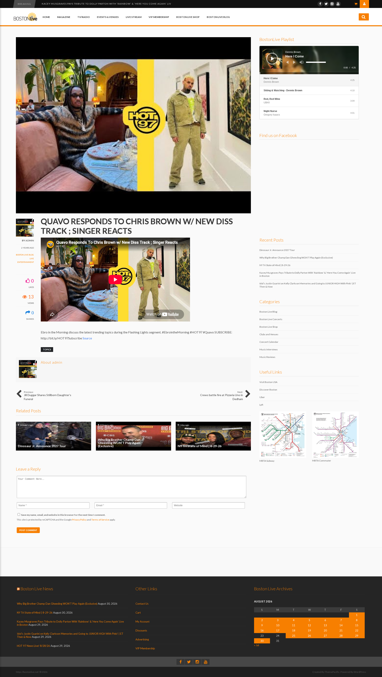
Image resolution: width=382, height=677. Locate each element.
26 (309, 635)
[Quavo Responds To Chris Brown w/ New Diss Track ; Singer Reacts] (133, 212)
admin (29, 240)
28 (341, 635)
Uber (262, 397)
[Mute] (301, 62)
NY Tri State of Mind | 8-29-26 (213, 436)
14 (341, 625)
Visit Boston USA (268, 382)
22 (356, 630)
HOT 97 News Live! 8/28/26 (33, 645)
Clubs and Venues (268, 334)
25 (293, 635)
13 (325, 625)
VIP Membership (159, 17)
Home (46, 17)
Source (87, 338)
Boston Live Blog (218, 17)
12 (309, 625)
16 (262, 630)
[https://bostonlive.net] (25, 20)
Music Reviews (267, 356)
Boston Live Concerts (270, 319)
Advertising (142, 639)
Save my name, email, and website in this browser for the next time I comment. (63, 514)
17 (277, 630)
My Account (142, 621)
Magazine (63, 17)
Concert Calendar (268, 341)
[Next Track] (294, 62)
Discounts (141, 630)
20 (325, 630)
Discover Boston (268, 389)
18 (293, 630)
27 (325, 635)
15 (356, 625)
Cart (138, 612)
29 (356, 635)
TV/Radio (83, 17)
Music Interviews (268, 349)
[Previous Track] (287, 62)
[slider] (316, 62)
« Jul (256, 645)
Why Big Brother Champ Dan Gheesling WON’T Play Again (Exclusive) (133, 436)
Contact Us (141, 603)
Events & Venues (108, 17)
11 (293, 625)
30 (262, 640)
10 (277, 625)
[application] (309, 60)
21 (341, 630)
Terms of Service (100, 519)
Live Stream (133, 17)
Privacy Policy (79, 519)
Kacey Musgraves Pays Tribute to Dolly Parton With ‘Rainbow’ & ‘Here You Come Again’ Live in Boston (115, 3)
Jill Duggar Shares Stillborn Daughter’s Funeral (47, 396)
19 (309, 630)
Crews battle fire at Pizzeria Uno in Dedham (221, 396)
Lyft (261, 404)
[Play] (272, 59)
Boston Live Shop (188, 17)
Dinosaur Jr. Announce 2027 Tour (53, 436)
